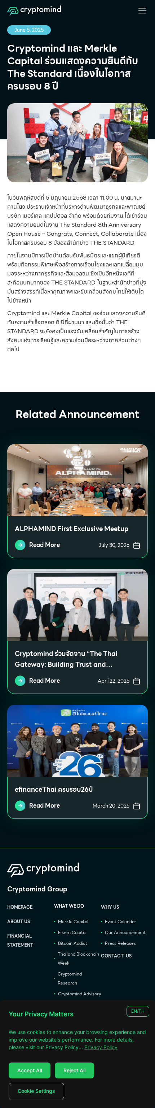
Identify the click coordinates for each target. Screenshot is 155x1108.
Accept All (29, 1070)
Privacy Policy (101, 1047)
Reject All (74, 1070)
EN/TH (138, 1011)
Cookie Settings (36, 1091)
